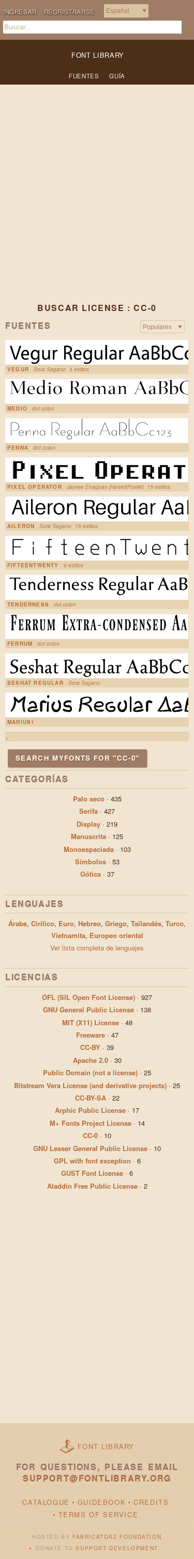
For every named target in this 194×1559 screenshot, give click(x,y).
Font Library (106, 1446)
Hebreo (89, 923)
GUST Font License (92, 1173)
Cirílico (42, 923)
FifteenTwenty (33, 565)
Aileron (21, 526)
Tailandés (146, 923)
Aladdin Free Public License (92, 1186)
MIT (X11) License (90, 1022)
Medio (17, 408)
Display (88, 824)
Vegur (18, 369)
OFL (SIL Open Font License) (88, 997)
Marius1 (21, 722)
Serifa (88, 811)
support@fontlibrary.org (97, 1478)
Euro (66, 923)
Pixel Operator (34, 486)
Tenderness (28, 604)
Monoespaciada (89, 849)
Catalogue (45, 1502)
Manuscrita (88, 836)
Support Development (116, 1548)
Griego (116, 923)
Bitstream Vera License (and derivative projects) (90, 1085)
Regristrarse (69, 12)
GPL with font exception (92, 1161)
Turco (175, 923)
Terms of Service (98, 1514)
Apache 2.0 (90, 1060)
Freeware (90, 1035)
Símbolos (90, 861)
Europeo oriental (116, 935)
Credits (151, 1502)
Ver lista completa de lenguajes (97, 948)
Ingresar (20, 12)
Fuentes (84, 76)
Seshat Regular (35, 682)
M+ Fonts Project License (90, 1123)
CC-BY (90, 1047)
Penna (17, 447)
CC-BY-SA (90, 1098)
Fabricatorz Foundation (116, 1536)
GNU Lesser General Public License (90, 1148)
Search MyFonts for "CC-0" (77, 758)
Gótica (90, 874)
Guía (117, 76)
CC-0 (90, 1135)
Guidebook (102, 1502)
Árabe (17, 923)
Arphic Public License (90, 1110)
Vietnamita (68, 935)
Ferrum (20, 643)
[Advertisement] (97, 202)
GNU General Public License (88, 1009)
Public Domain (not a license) (90, 1072)
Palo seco (89, 798)
